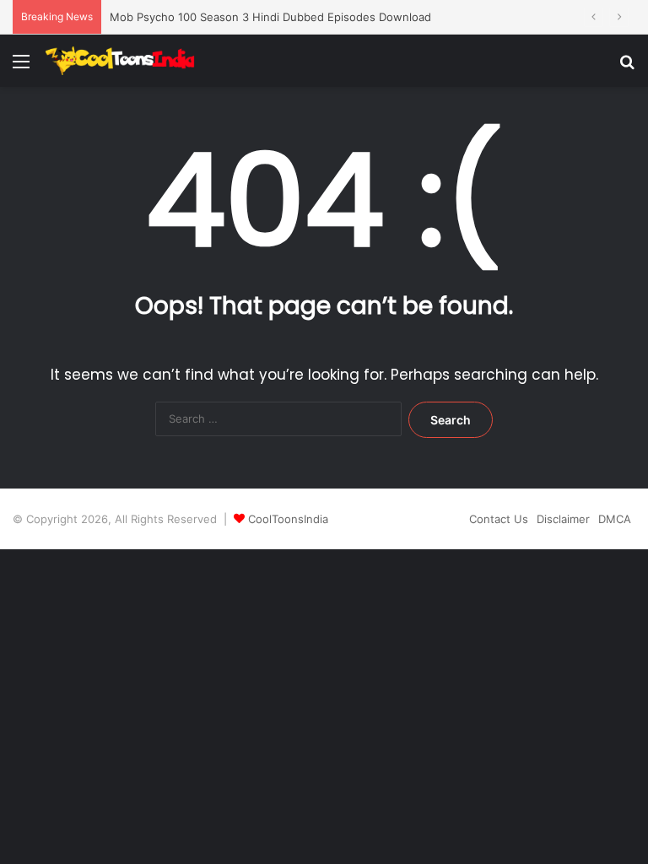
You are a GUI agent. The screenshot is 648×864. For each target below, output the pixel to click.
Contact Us (498, 519)
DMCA (614, 519)
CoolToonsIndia (288, 519)
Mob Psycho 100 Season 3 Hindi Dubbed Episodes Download (270, 17)
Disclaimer (563, 519)
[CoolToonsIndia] (126, 60)
